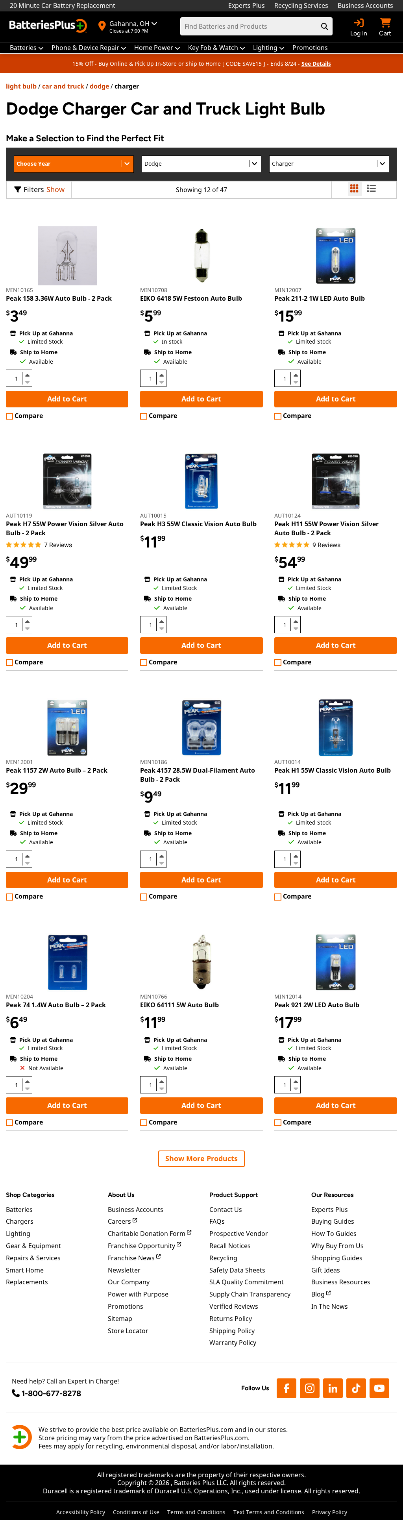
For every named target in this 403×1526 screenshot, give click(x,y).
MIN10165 (19, 290)
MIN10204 (19, 996)
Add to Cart (67, 398)
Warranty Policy (232, 1342)
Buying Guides (332, 1221)
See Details (316, 63)
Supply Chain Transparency (249, 1294)
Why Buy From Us (337, 1245)
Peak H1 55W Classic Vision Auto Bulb (332, 770)
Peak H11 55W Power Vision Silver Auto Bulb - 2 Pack (326, 528)
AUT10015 (153, 515)
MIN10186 (153, 762)
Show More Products (201, 1158)
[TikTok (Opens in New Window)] (356, 1388)
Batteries (19, 1209)
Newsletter (124, 1270)
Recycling (223, 1258)
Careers (120, 1221)
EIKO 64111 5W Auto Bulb (179, 1005)
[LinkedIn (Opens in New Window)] (333, 1388)
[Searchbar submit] (325, 26)
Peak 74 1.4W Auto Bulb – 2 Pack (56, 1005)
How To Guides (334, 1233)
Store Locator (128, 1330)
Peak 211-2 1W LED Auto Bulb (319, 298)
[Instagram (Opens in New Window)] (310, 1388)
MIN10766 (153, 996)
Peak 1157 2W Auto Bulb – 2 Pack (56, 770)
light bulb (21, 86)
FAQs (217, 1221)
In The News (329, 1306)
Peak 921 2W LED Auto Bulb (316, 1005)
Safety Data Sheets (237, 1270)
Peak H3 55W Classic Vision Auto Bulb (198, 524)
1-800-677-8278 (51, 1393)
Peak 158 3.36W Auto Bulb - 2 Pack (59, 298)
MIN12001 (19, 762)
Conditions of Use (136, 1512)
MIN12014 (287, 996)
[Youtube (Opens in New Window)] (379, 1388)
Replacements (27, 1282)
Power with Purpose (138, 1294)
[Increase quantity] (27, 375)
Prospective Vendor (238, 1233)
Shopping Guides (336, 1258)
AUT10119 (19, 515)
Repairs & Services (33, 1258)
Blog (318, 1294)
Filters (34, 189)
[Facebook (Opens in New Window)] (286, 1388)
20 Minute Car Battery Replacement (62, 5)
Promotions (125, 1306)
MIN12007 (287, 290)
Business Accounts (365, 5)
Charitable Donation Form (147, 1233)
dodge (99, 86)
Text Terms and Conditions (268, 1512)
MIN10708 (153, 290)
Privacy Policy (329, 1512)
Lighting (18, 1233)
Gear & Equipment (33, 1245)
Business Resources (340, 1282)
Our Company (129, 1282)
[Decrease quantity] (27, 381)
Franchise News (132, 1258)
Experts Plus (246, 5)
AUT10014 (287, 762)
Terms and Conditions (196, 1512)
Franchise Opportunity (142, 1245)
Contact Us (225, 1209)
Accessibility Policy (80, 1512)
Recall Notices (230, 1245)
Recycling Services (301, 5)
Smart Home (25, 1270)
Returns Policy (230, 1318)
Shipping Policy (232, 1330)
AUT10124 (287, 515)
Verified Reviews (233, 1306)
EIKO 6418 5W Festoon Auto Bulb (191, 298)
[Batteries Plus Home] (49, 26)
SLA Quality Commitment (246, 1282)
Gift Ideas (325, 1270)
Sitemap (120, 1318)
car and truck (63, 86)
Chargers (19, 1221)
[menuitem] (27, 48)
